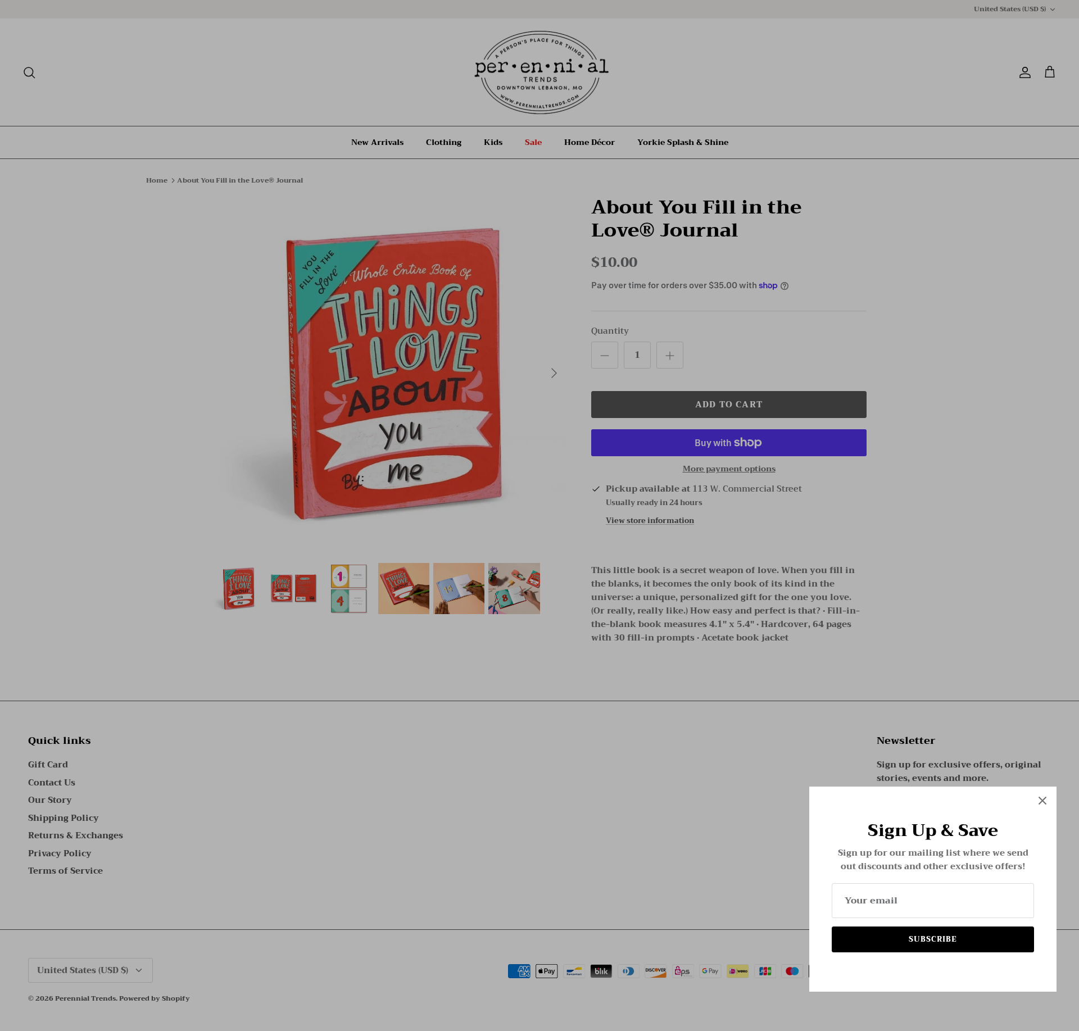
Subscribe (933, 939)
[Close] (1042, 800)
